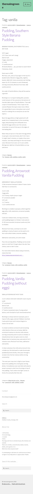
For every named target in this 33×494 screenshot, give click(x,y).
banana (7, 157)
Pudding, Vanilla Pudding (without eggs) (14, 283)
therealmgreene (10, 5)
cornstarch (8, 382)
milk (11, 157)
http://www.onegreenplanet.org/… (12, 255)
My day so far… (6, 484)
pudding (15, 157)
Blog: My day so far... (14, 380)
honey (13, 265)
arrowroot (8, 265)
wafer (24, 157)
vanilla (20, 157)
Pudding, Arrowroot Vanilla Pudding (16, 173)
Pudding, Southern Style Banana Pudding (15, 35)
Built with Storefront (18, 484)
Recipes (9, 155)
